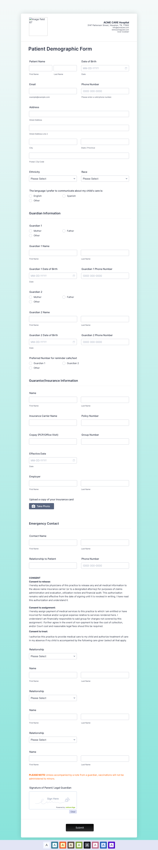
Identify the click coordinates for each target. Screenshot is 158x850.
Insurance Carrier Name (43, 415)
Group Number (90, 434)
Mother (38, 230)
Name (32, 393)
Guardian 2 (73, 363)
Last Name (58, 74)
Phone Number (90, 84)
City (31, 148)
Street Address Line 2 (38, 134)
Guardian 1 (39, 363)
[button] (126, 68)
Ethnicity (34, 171)
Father (70, 230)
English (38, 195)
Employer (34, 476)
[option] (46, 844)
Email (32, 84)
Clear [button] (73, 812)
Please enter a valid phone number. (96, 97)
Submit (80, 827)
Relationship (36, 649)
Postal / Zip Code (36, 162)
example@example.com (39, 97)
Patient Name (37, 61)
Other (37, 200)
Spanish (71, 195)
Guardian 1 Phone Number (96, 268)
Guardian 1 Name (39, 246)
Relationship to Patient (42, 558)
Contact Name (37, 535)
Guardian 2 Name (39, 312)
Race (84, 171)
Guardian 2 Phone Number (97, 335)
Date (83, 74)
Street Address (35, 120)
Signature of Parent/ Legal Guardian (50, 787)
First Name (34, 74)
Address (34, 107)
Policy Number (90, 415)
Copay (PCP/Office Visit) (43, 434)
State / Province (88, 148)
